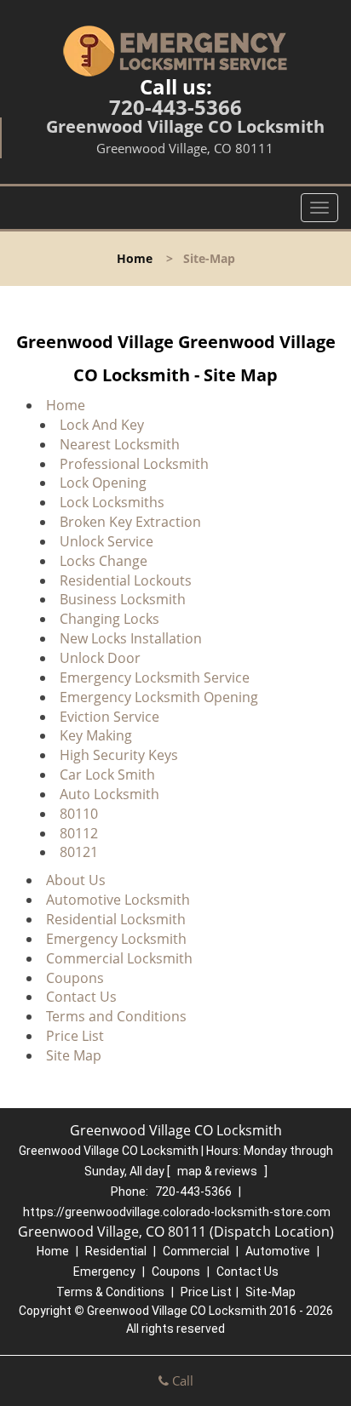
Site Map (73, 1055)
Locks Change (103, 561)
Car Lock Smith (107, 774)
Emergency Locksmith (116, 938)
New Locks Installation (131, 638)
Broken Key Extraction (130, 521)
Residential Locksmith (116, 919)
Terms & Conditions (110, 1292)
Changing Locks (109, 618)
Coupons (75, 978)
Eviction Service (109, 716)
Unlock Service (106, 541)
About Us (76, 880)
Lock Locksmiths (112, 502)
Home (134, 258)
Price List (75, 1035)
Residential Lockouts (126, 580)
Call (181, 1380)
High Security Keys (119, 755)
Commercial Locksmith (119, 958)
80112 (79, 833)
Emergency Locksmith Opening (159, 697)
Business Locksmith (123, 599)
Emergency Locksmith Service (155, 677)
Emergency (104, 1271)
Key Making (96, 735)
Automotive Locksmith (118, 899)
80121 (79, 852)
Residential (116, 1251)
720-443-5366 (175, 107)
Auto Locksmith (109, 794)
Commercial (196, 1251)
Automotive (277, 1251)
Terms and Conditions (116, 1016)
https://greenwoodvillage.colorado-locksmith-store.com (177, 1212)
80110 (79, 813)
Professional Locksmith (134, 463)
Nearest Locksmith (120, 444)
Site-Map (270, 1292)
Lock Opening (103, 482)
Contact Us (81, 996)
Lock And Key (102, 424)
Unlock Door (100, 658)
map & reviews (218, 1171)
